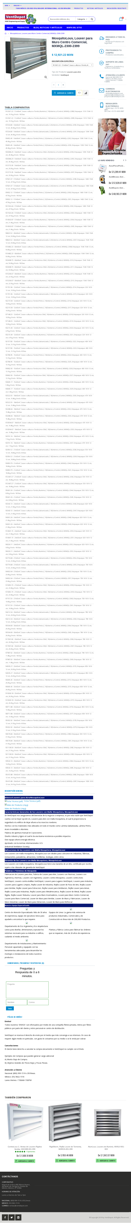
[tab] (14, 791)
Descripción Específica (63, 61)
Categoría (81, 19)
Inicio (6, 33)
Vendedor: (56, 75)
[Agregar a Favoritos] (79, 93)
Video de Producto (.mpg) (15, 808)
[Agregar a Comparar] (85, 93)
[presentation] (123, 160)
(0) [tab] (25, 963)
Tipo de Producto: (59, 72)
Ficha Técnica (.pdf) (32, 801)
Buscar (92, 19)
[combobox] (72, 65)
